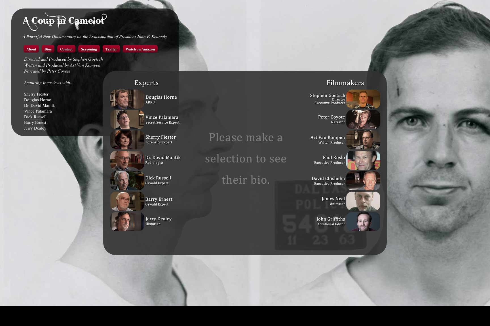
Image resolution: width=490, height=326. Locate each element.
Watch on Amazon (140, 49)
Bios (48, 49)
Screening (89, 49)
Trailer (111, 49)
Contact (66, 49)
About (31, 49)
